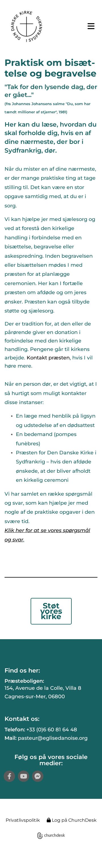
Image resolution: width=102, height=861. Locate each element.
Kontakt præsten (48, 358)
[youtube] (23, 776)
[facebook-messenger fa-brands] (37, 776)
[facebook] (9, 776)
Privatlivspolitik (23, 820)
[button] (89, 26)
